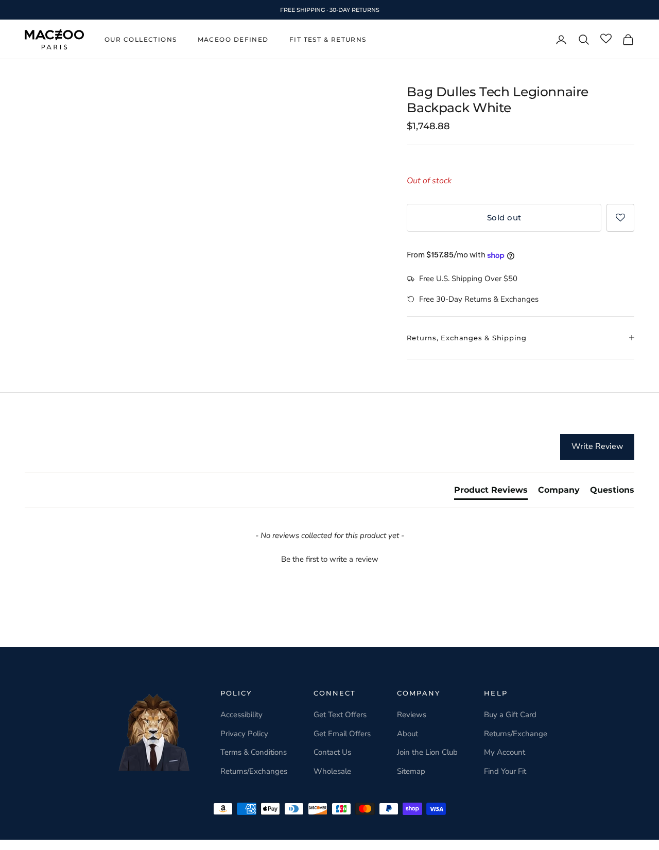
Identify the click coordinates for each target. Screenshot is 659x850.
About (407, 733)
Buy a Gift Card (510, 714)
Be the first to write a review (329, 559)
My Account (504, 752)
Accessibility (241, 714)
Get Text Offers (340, 714)
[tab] (491, 492)
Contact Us (332, 752)
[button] (620, 217)
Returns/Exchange (515, 733)
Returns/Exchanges (253, 771)
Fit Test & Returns (328, 39)
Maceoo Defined (233, 39)
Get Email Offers (342, 733)
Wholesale (332, 771)
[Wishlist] (606, 39)
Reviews (411, 714)
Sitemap (411, 771)
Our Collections (141, 39)
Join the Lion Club (427, 752)
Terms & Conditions (253, 752)
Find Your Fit (505, 771)
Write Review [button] (597, 446)
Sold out (504, 217)
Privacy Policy (244, 733)
